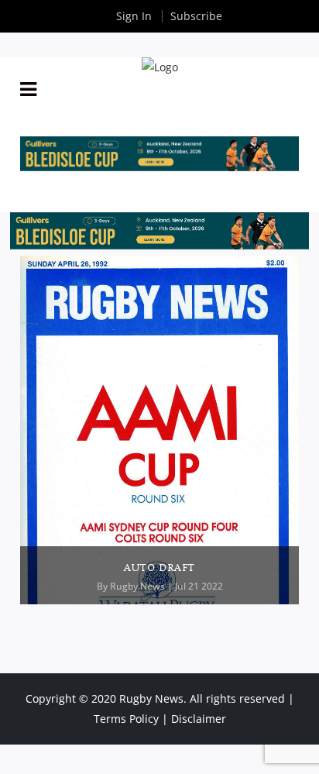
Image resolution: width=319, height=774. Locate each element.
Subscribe (196, 16)
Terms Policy (126, 718)
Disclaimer (198, 718)
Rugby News (137, 586)
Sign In (134, 16)
